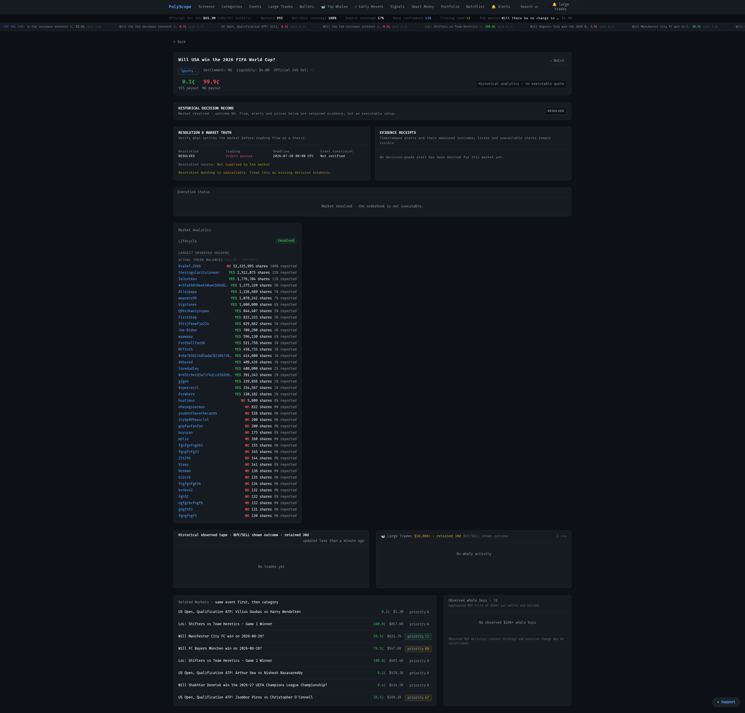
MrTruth (185, 349)
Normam (184, 471)
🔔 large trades (560, 6)
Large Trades (280, 7)
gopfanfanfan (190, 426)
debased (185, 362)
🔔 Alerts (501, 7)
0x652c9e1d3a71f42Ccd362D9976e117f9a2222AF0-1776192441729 (205, 375)
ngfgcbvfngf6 (190, 503)
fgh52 (183, 497)
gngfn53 (185, 509)
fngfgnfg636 (189, 484)
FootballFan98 (191, 343)
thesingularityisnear (198, 273)
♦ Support (726, 702)
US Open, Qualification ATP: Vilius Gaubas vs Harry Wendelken (239, 612)
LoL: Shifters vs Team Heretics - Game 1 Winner (225, 624)
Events (255, 7)
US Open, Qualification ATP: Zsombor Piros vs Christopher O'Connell (245, 697)
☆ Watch (557, 60)
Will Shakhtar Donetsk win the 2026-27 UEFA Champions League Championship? (252, 685)
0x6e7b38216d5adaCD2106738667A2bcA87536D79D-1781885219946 (205, 356)
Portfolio (450, 7)
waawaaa (185, 337)
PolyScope (180, 6)
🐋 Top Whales (334, 7)
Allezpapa (187, 292)
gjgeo (183, 381)
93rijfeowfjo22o (193, 324)
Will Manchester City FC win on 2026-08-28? (221, 636)
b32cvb (184, 477)
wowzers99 (187, 298)
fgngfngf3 (187, 516)
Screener (206, 7)
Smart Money (422, 7)
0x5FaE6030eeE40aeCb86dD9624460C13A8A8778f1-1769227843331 (203, 285)
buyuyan (185, 433)
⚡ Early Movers (369, 7)
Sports (188, 71)
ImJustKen (187, 279)
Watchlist (475, 7)
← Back (179, 42)
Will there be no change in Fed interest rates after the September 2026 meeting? (531, 18)
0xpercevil (188, 388)
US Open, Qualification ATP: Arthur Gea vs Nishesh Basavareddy (240, 673)
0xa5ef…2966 (189, 266)
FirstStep (187, 317)
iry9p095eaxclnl (193, 420)
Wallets (307, 7)
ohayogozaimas (191, 407)
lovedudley (188, 369)
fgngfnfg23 (188, 452)
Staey (183, 465)
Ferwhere (186, 394)
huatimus (186, 401)
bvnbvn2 (185, 490)
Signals (397, 7)
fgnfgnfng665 (190, 445)
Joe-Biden (187, 330)
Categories (232, 7)
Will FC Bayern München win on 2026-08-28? (220, 648)
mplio (183, 439)
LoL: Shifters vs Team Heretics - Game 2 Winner (225, 661)
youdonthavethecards (197, 413)
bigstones (187, 305)
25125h (184, 458)
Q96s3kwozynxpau (193, 311)
